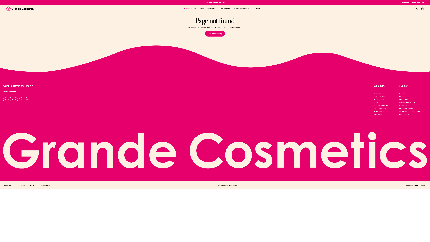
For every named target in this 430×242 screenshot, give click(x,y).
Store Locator (404, 114)
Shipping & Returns (406, 108)
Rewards (405, 3)
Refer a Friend (417, 3)
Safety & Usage (405, 99)
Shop (202, 9)
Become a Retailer (381, 105)
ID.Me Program (379, 111)
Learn (258, 9)
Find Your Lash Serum (241, 9)
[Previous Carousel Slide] (171, 2)
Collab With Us (379, 96)
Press (376, 102)
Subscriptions (225, 9)
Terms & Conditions (27, 185)
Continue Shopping (215, 34)
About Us (377, 93)
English (416, 185)
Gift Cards (378, 114)
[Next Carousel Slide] (259, 2)
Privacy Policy (8, 185)
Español (424, 185)
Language (409, 185)
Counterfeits (404, 105)
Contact (402, 93)
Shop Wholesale (380, 108)
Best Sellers (211, 9)
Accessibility (45, 185)
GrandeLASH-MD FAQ (407, 102)
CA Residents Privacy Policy (409, 111)
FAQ (400, 96)
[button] (422, 8)
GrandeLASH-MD (190, 9)
